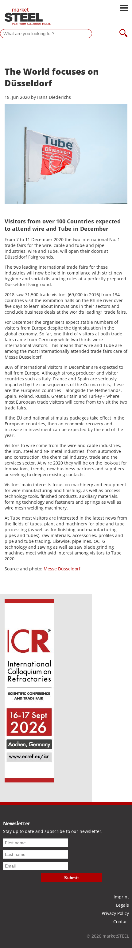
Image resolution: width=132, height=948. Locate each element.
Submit (71, 877)
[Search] (123, 33)
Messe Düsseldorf (62, 569)
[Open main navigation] (124, 8)
